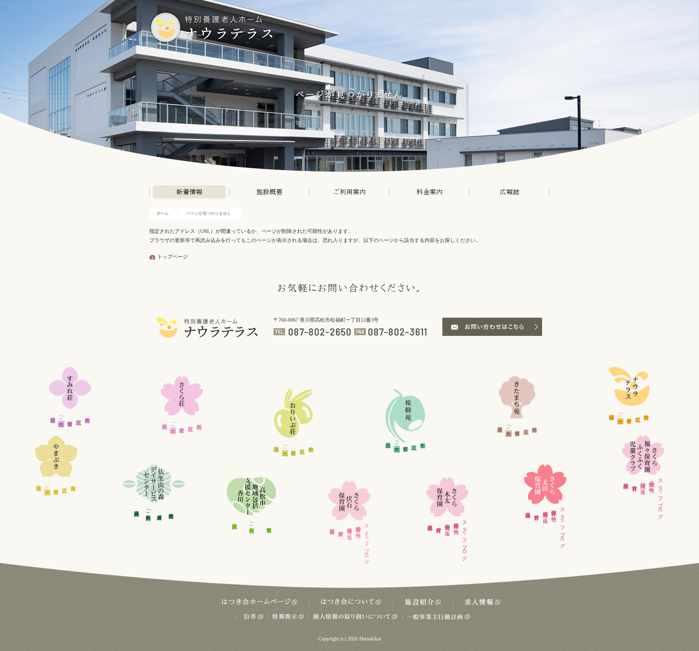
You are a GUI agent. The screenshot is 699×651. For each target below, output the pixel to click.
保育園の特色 (358, 526)
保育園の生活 (349, 528)
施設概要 (269, 191)
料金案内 (429, 191)
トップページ (172, 256)
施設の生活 (643, 482)
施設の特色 (652, 481)
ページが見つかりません (209, 213)
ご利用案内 (349, 191)
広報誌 (510, 191)
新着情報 (189, 191)
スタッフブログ (367, 541)
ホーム (163, 213)
